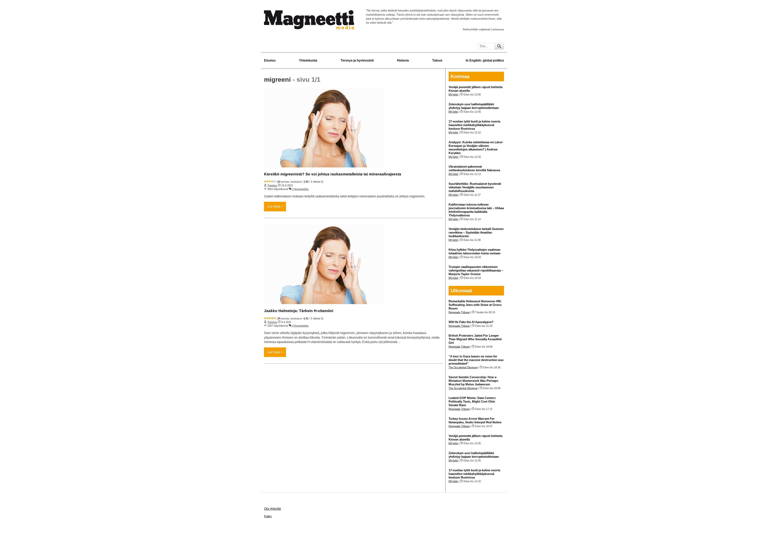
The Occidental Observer (463, 367)
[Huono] (265, 181)
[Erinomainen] (275, 181)
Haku (268, 516)
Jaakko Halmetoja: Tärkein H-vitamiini (298, 311)
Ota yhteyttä (272, 508)
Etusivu (270, 60)
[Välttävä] (267, 181)
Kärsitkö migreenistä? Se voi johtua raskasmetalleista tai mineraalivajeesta (332, 174)
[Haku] (499, 46)
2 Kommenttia (300, 325)
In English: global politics (485, 60)
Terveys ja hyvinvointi (357, 60)
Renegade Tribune (459, 312)
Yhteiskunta (308, 60)
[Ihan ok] (270, 181)
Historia (403, 60)
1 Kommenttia (300, 189)
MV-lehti (453, 94)
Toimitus (272, 185)
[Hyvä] (272, 181)
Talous (437, 60)
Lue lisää (273, 206)
